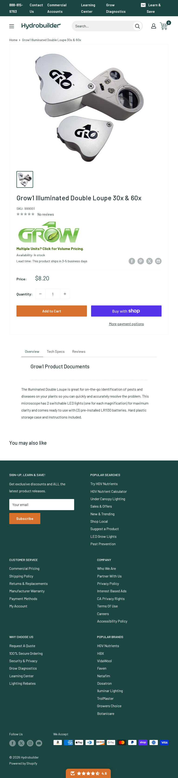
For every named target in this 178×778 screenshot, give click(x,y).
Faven (101, 668)
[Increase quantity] (65, 294)
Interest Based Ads (112, 591)
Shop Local (99, 521)
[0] (164, 26)
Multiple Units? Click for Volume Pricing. (50, 248)
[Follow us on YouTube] (39, 743)
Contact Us (36, 8)
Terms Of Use (107, 606)
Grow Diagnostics (116, 8)
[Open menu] (11, 26)
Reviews (79, 351)
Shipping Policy (21, 576)
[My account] (153, 26)
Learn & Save (154, 8)
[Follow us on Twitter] (21, 743)
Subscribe (24, 518)
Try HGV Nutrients (104, 483)
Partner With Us (109, 576)
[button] (88, 773)
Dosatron (104, 683)
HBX (100, 653)
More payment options (126, 323)
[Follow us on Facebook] (12, 743)
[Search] (137, 26)
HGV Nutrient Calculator (108, 491)
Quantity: (24, 294)
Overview (32, 351)
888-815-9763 (16, 8)
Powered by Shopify (23, 763)
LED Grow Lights (103, 536)
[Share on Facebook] (132, 260)
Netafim (103, 676)
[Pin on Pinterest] (140, 260)
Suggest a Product (104, 528)
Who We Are (106, 568)
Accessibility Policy (112, 621)
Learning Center (88, 8)
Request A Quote (22, 645)
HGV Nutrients (108, 645)
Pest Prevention (103, 543)
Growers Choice (109, 705)
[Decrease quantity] (40, 294)
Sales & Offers (101, 506)
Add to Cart (51, 311)
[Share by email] (158, 260)
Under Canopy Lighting (107, 498)
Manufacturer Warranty (26, 591)
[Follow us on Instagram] (30, 743)
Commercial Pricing (24, 568)
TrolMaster (105, 698)
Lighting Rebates (22, 683)
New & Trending (102, 514)
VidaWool (104, 660)
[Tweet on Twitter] (149, 260)
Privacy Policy (108, 583)
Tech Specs (56, 351)
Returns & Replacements (28, 583)
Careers (103, 613)
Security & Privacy (23, 660)
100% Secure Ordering (26, 653)
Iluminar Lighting (110, 690)
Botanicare (105, 713)
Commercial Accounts (57, 8)
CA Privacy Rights (111, 598)
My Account (18, 606)
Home (13, 40)
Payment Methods (23, 598)
